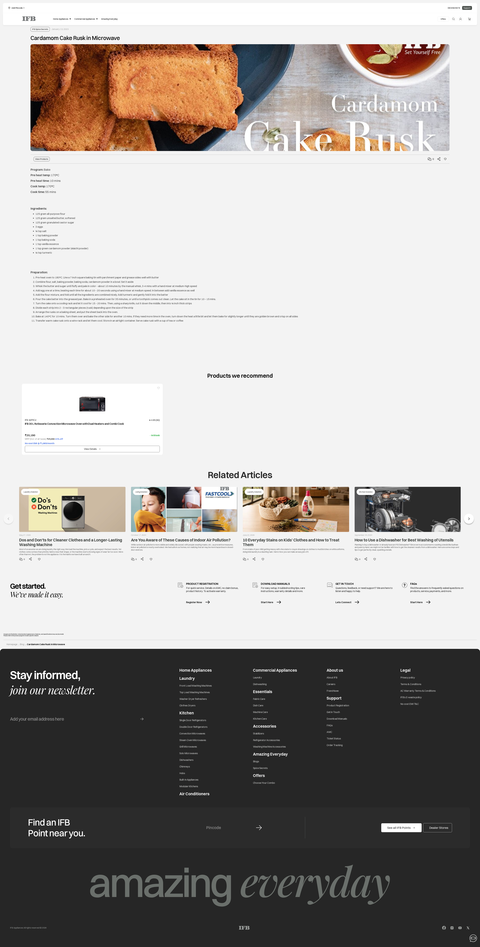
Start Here (267, 602)
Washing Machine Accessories (269, 746)
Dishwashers (186, 759)
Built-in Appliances (188, 779)
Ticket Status (334, 738)
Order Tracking (334, 745)
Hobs (182, 773)
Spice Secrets (260, 768)
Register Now (194, 602)
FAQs (330, 725)
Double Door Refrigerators (193, 726)
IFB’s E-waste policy (411, 697)
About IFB (332, 677)
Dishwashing (260, 684)
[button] (469, 519)
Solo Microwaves (188, 753)
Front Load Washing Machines (195, 685)
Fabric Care (259, 698)
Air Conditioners (194, 793)
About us (335, 670)
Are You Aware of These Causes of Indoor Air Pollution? (181, 540)
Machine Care (260, 712)
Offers (443, 19)
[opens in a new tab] (444, 928)
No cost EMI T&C (409, 703)
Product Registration (338, 705)
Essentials (262, 691)
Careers (331, 684)
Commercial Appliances (275, 670)
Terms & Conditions (410, 684)
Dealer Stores (438, 828)
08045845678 (454, 8)
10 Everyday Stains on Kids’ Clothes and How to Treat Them (291, 542)
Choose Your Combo (264, 782)
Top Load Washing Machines (194, 692)
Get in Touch (333, 712)
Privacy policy (407, 677)
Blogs (256, 761)
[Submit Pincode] (259, 827)
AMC (329, 732)
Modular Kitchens (188, 786)
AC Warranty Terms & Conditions (418, 690)
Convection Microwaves (192, 733)
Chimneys (184, 766)
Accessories (264, 726)
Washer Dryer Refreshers (193, 698)
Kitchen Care (260, 718)
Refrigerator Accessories (266, 740)
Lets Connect (343, 602)
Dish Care (258, 705)
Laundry (257, 677)
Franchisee (332, 690)
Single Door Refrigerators (192, 720)
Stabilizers (258, 733)
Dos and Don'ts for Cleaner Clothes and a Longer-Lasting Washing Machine (70, 542)
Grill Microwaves (188, 746)
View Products (41, 159)
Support (467, 8)
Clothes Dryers (187, 705)
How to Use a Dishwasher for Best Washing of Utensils (404, 540)
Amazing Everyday (270, 754)
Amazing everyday (109, 19)
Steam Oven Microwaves (192, 740)
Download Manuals (337, 718)
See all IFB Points (399, 828)
